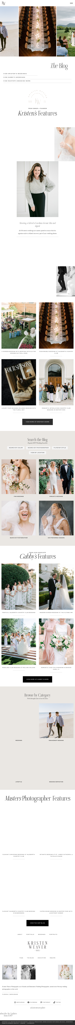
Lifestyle (19, 781)
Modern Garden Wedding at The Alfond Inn (56, 612)
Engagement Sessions (56, 740)
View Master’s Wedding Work (16, 81)
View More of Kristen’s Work (37, 422)
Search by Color (16, 447)
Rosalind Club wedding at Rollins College (18, 667)
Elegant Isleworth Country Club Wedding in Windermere (18, 912)
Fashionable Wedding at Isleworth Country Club (56, 352)
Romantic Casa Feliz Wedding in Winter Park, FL (56, 668)
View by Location (37, 452)
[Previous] (3, 31)
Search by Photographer (38, 447)
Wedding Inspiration (56, 781)
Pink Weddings (19, 496)
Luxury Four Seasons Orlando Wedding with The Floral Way (19, 409)
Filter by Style (60, 447)
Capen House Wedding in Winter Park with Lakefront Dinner (56, 912)
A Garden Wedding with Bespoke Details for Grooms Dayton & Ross (19, 352)
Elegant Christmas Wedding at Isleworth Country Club (19, 855)
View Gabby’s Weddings (14, 77)
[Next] (72, 31)
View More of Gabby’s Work (37, 679)
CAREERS (22, 1023)
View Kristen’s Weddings (15, 73)
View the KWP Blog (37, 923)
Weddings (19, 740)
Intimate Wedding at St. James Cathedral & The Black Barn (56, 855)
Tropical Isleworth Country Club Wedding (18, 612)
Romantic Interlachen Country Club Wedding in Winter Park (56, 409)
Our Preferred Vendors (56, 537)
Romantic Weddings (56, 496)
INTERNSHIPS (30, 1023)
